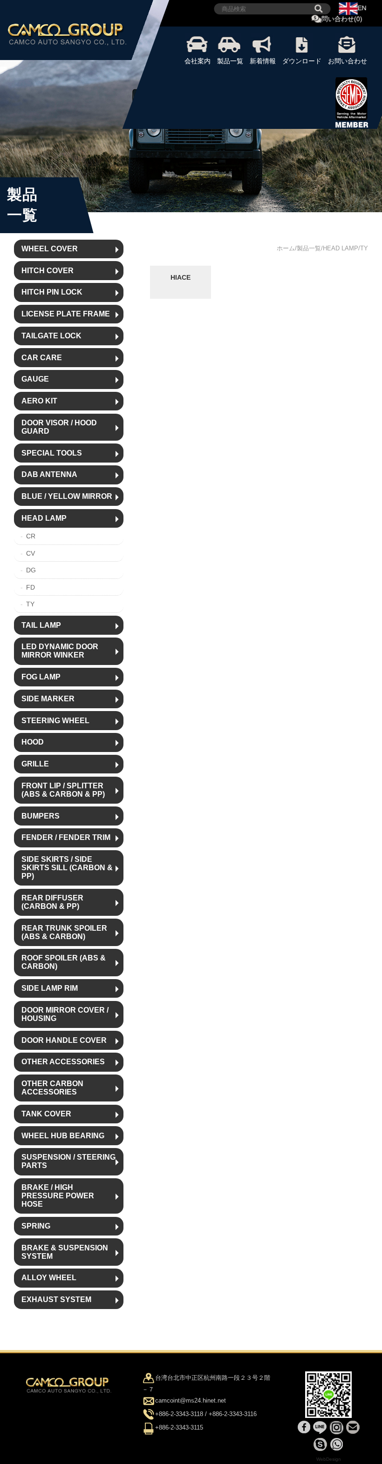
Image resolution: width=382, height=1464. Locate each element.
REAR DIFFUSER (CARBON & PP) (52, 902)
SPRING (35, 1226)
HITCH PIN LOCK (51, 292)
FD (30, 587)
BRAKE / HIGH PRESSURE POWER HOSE (57, 1195)
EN (362, 8)
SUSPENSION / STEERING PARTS (68, 1161)
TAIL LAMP (41, 625)
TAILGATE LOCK (51, 336)
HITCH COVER (47, 271)
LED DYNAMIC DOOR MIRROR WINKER (59, 651)
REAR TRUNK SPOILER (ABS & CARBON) (64, 932)
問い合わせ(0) (342, 19)
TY (30, 604)
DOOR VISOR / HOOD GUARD (59, 427)
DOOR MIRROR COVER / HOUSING (65, 1014)
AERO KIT (39, 401)
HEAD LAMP (44, 518)
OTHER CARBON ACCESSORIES (52, 1088)
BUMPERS (40, 816)
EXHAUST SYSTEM (56, 1299)
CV (30, 553)
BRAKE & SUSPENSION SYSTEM (64, 1252)
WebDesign (328, 1459)
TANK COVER (46, 1114)
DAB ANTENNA (49, 474)
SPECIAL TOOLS (51, 453)
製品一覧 (230, 61)
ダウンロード (301, 61)
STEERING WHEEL (55, 721)
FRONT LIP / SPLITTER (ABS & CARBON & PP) (63, 790)
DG (31, 570)
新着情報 (263, 61)
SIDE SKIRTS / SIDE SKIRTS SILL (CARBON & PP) (67, 867)
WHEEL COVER (49, 249)
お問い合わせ (347, 61)
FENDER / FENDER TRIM (65, 837)
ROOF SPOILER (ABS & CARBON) (63, 962)
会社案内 (197, 61)
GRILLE (35, 764)
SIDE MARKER (48, 699)
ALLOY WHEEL (48, 1278)
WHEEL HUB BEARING (62, 1136)
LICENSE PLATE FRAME (65, 314)
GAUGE (35, 379)
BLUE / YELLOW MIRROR (66, 496)
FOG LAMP (41, 677)
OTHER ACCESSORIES (63, 1062)
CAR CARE (41, 358)
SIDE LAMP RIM (49, 988)
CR (30, 536)
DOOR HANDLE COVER (64, 1040)
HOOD (32, 742)
